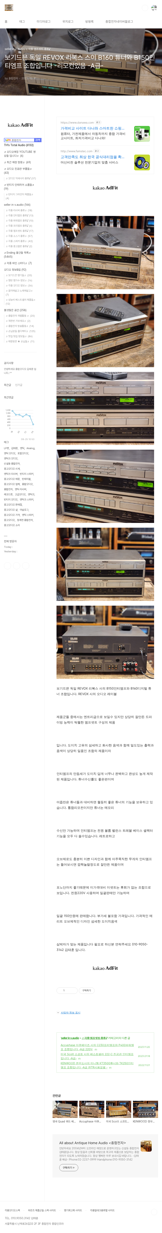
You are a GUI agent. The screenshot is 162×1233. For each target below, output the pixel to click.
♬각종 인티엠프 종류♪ (19, 215)
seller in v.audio (70, 1038)
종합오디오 (27, 484)
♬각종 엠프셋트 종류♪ (94, 1038)
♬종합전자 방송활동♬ (20, 326)
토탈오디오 (23, 453)
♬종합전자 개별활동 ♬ (20, 315)
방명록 (89, 21)
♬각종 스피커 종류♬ (19, 241)
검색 (145, 8)
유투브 (25, 565)
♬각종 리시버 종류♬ (19, 210)
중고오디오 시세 (12, 468)
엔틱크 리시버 (11, 473)
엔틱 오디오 (9, 453)
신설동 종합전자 (12, 463)
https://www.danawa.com (77, 122)
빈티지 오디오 (11, 499)
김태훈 (14, 448)
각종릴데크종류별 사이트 (102, 1210)
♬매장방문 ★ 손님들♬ (20, 341)
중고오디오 (9, 520)
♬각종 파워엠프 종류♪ (19, 220)
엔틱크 (31, 494)
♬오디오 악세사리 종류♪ (21, 178)
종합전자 (8, 489)
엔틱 (22, 448)
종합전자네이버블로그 (119, 21)
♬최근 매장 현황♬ (17, 162)
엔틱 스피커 (27, 514)
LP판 (6, 448)
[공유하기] (68, 991)
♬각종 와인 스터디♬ (18, 263)
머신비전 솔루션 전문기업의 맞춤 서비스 (89, 162)
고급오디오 (20, 494)
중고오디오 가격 (12, 514)
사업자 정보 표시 (70, 1012)
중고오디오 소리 (12, 525)
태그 (22, 21)
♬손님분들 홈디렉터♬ (20, 331)
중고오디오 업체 (12, 484)
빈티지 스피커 (26, 473)
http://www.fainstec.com (76, 151)
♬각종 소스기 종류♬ (19, 236)
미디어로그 (44, 21)
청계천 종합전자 (25, 520)
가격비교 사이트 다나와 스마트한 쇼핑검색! (93, 128)
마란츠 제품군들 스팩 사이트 (42, 1210)
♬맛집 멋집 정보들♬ (19, 336)
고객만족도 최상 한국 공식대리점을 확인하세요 (93, 157)
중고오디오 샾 (11, 509)
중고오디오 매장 (12, 479)
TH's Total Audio (19, 145)
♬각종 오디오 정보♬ (19, 285)
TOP (154, 1212)
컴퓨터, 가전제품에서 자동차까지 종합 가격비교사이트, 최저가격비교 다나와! (93, 136)
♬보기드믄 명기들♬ (19, 275)
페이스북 (7, 565)
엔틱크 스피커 (26, 499)
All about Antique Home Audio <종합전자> (92, 1143)
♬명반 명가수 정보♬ (19, 280)
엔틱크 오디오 (11, 458)
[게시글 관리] (73, 991)
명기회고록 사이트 (73, 1210)
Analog (30, 448)
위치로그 (67, 21)
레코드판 (8, 494)
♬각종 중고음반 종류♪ (19, 246)
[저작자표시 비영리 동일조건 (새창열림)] (100, 990)
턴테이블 (26, 479)
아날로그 (24, 509)
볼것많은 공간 (15, 310)
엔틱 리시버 (20, 489)
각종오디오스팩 (12, 1210)
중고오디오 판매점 (13, 504)
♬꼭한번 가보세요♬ (18, 320)
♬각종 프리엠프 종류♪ (19, 225)
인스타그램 (16, 565)
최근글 (7, 385)
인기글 (18, 385)
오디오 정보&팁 (15, 269)
